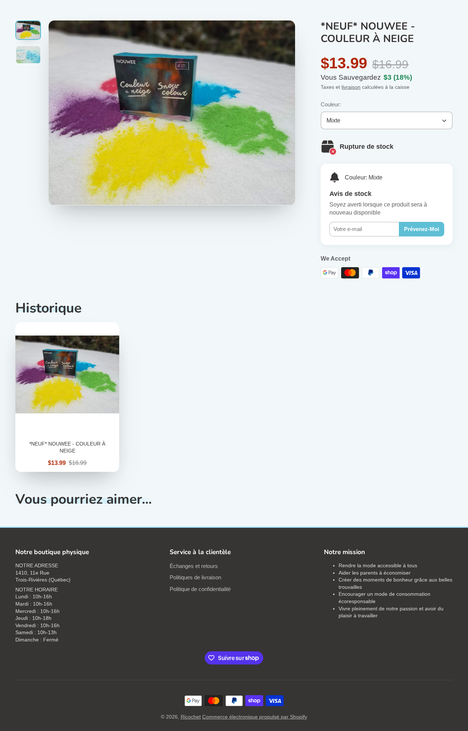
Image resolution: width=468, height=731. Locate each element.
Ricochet (191, 717)
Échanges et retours (194, 566)
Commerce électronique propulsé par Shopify (254, 717)
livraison (351, 87)
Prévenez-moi (421, 229)
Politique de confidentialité (200, 589)
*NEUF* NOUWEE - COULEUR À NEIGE (67, 397)
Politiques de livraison (195, 577)
